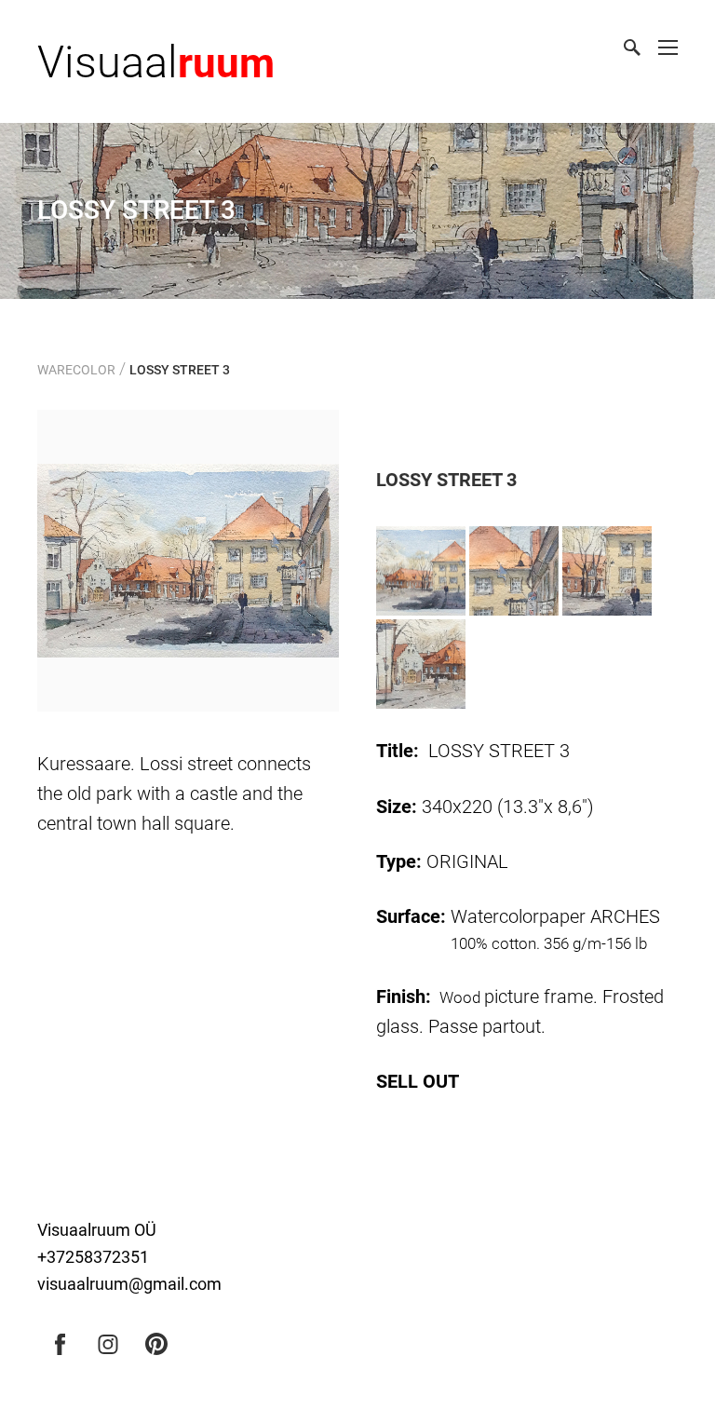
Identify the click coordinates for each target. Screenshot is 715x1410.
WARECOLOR (76, 369)
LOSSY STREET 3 (179, 369)
